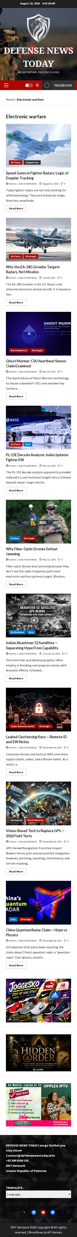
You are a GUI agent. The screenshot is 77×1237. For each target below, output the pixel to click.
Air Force (16, 162)
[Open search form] (37, 85)
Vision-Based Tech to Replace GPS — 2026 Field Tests (38, 803)
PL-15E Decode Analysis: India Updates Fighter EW (38, 427)
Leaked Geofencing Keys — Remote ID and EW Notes (38, 709)
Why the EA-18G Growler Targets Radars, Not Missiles (38, 240)
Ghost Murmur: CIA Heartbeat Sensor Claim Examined (38, 334)
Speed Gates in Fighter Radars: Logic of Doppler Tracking (38, 146)
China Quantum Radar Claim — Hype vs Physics (38, 903)
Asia (27, 444)
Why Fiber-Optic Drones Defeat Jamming (38, 522)
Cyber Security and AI (22, 726)
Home (10, 99)
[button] (6, 85)
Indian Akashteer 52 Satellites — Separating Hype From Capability (38, 615)
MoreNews (36, 1232)
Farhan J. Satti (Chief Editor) (23, 183)
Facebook (63, 85)
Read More (17, 209)
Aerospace (17, 820)
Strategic (30, 256)
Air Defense (17, 632)
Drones (15, 538)
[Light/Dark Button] (29, 85)
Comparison (32, 162)
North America (19, 350)
